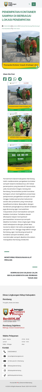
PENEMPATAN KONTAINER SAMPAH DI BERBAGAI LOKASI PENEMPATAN (19, 15)
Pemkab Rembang (26, 26)
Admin (16, 26)
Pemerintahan (6, 29)
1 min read (16, 29)
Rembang (36, 26)
